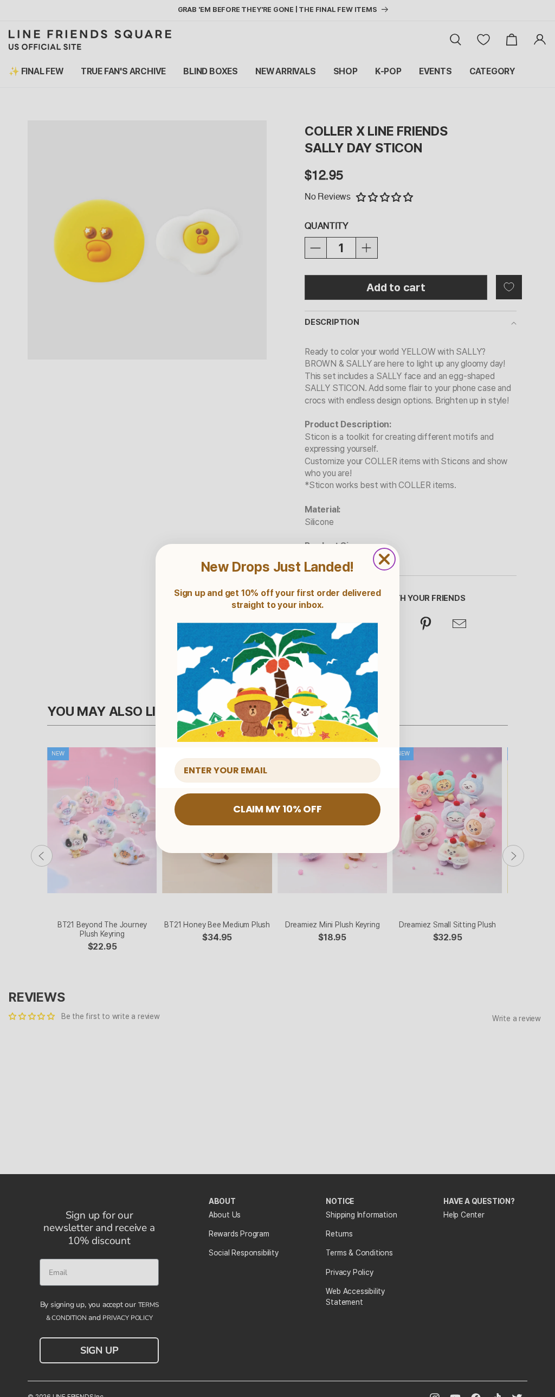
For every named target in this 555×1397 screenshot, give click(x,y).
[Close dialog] (384, 559)
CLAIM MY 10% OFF (277, 809)
